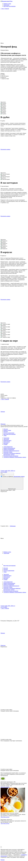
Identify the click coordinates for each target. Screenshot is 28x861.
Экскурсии (6, 439)
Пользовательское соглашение (10, 455)
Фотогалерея (6, 441)
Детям (4, 435)
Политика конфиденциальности (11, 450)
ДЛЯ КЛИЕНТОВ (7, 446)
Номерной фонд (7, 440)
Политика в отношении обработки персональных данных (11, 454)
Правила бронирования (9, 448)
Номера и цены (7, 430)
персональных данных (19, 476)
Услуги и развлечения (8, 432)
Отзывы (5, 444)
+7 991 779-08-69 (5, 8)
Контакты (5, 443)
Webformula (13, 526)
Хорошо (3, 859)
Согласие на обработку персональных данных (14, 457)
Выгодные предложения (9, 434)
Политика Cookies (7, 452)
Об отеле (5, 429)
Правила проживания (8, 449)
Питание (5, 431)
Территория (6, 438)
